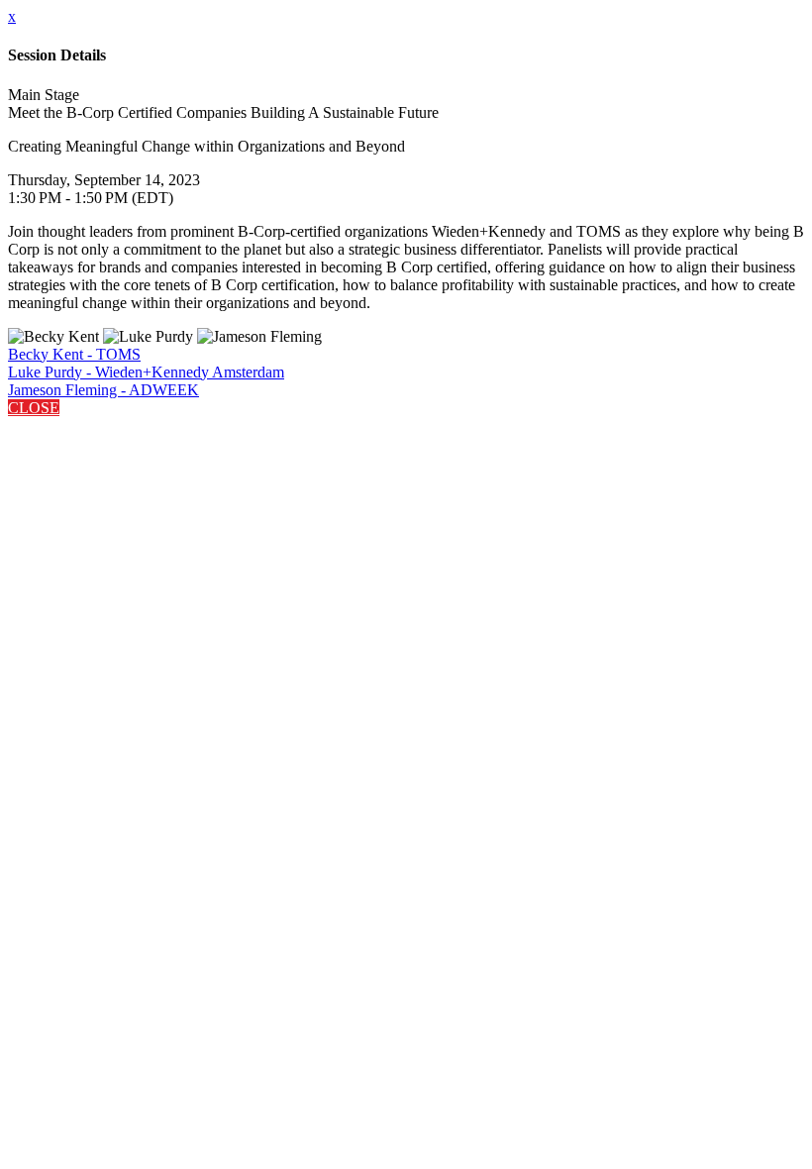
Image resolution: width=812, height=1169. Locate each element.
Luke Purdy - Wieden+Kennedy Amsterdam (146, 372)
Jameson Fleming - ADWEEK (103, 389)
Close (33, 407)
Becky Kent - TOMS (74, 354)
